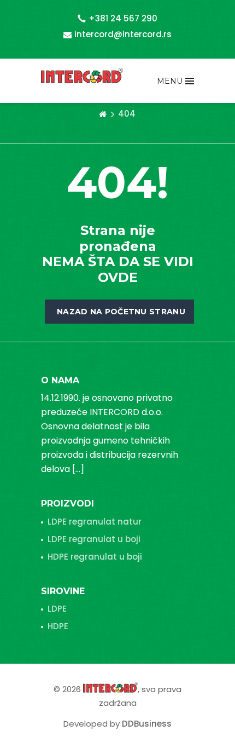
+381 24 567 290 (123, 18)
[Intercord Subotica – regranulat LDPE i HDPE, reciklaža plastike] (82, 75)
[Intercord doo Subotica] (110, 687)
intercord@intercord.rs (123, 34)
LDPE (57, 608)
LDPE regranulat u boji (94, 539)
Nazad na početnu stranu (121, 312)
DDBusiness (147, 723)
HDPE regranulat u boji (95, 556)
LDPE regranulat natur (95, 521)
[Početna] (103, 113)
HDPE (58, 626)
